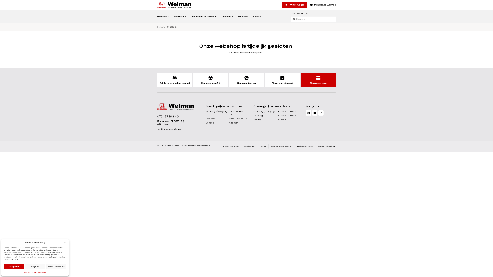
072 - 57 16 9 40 (168, 116)
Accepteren (13, 266)
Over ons (226, 16)
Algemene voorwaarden (281, 146)
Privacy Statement (231, 146)
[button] (65, 242)
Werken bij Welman (327, 146)
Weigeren (35, 266)
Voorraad (179, 16)
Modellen (162, 16)
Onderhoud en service (202, 16)
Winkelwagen (297, 5)
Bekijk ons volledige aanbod (174, 83)
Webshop (243, 16)
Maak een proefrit (210, 83)
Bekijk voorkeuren (56, 266)
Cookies (27, 272)
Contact (257, 16)
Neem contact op (246, 83)
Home (160, 27)
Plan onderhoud (318, 83)
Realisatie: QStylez (305, 146)
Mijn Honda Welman (325, 5)
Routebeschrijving (171, 129)
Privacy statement (39, 272)
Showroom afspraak (282, 83)
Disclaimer (249, 146)
